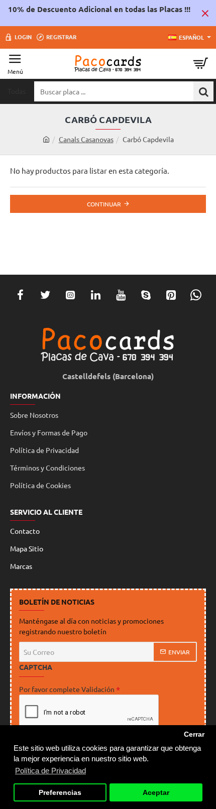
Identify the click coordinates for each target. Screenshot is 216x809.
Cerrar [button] (194, 734)
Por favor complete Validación (67, 689)
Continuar (104, 204)
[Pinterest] (171, 295)
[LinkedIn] (95, 295)
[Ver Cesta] (201, 64)
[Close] (205, 13)
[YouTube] (121, 295)
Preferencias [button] (60, 792)
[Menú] (15, 64)
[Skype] (146, 295)
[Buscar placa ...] (203, 91)
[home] (46, 139)
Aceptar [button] (156, 792)
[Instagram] (70, 295)
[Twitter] (45, 295)
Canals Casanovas (86, 139)
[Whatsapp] (196, 295)
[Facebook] (20, 295)
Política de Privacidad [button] (50, 770)
